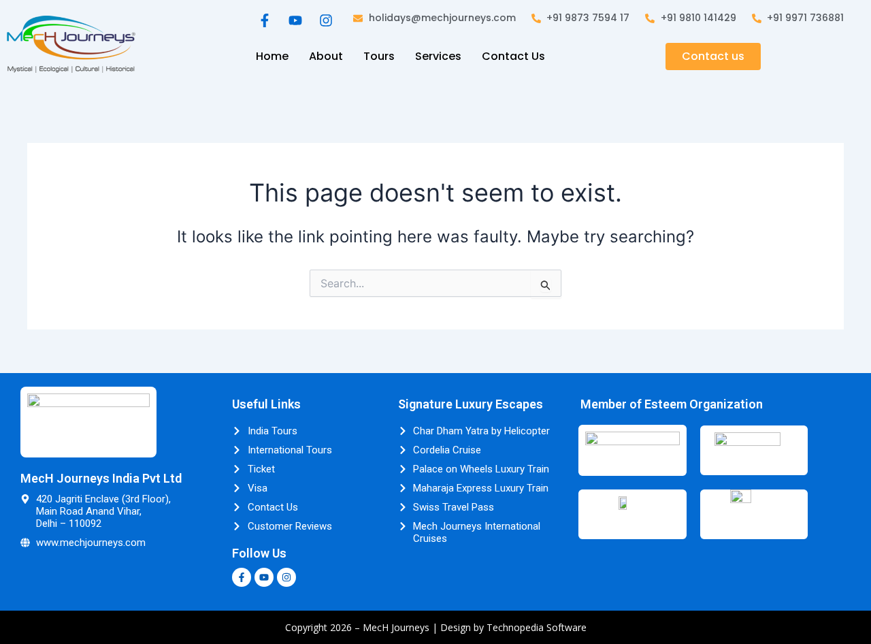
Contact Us (513, 56)
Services (438, 56)
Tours (379, 56)
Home (272, 56)
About (326, 56)
